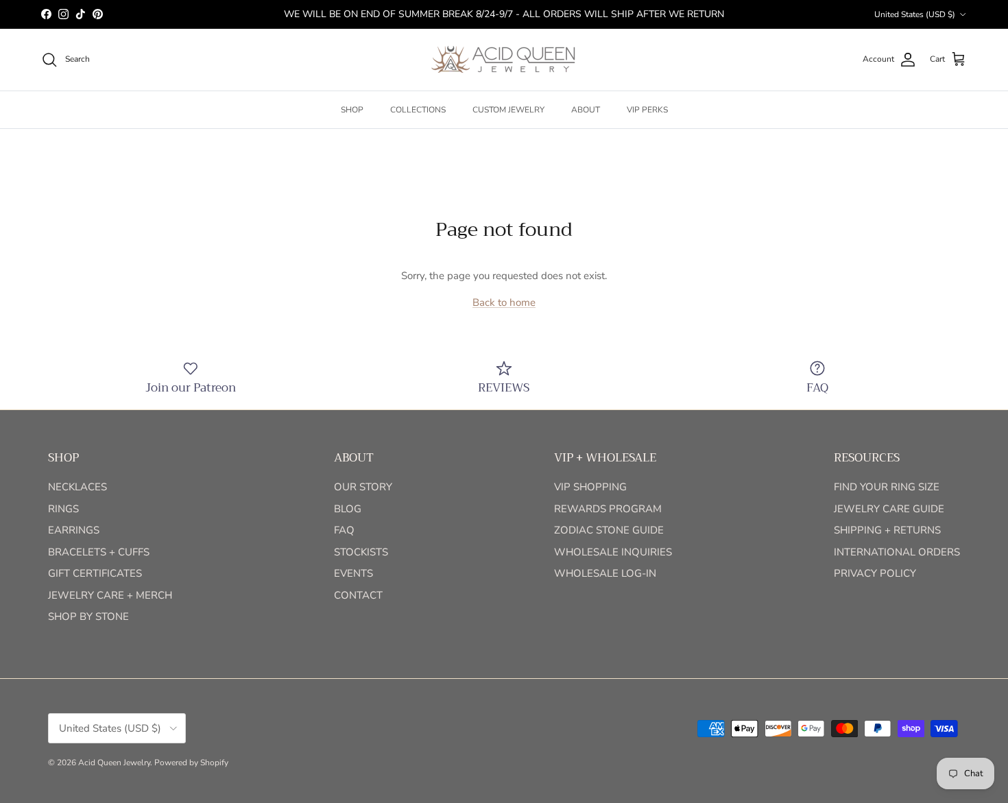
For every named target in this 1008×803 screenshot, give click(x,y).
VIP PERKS (647, 109)
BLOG (347, 509)
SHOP (352, 109)
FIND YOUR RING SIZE (886, 487)
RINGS (63, 509)
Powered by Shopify (191, 762)
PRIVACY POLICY (875, 573)
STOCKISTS (361, 552)
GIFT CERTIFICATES (95, 573)
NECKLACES (77, 487)
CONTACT (358, 595)
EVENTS (353, 573)
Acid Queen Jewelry (114, 762)
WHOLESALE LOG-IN (605, 573)
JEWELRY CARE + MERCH (110, 595)
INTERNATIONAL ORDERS (897, 552)
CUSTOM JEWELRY (508, 109)
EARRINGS (73, 530)
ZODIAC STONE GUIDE (609, 530)
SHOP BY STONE (88, 616)
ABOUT (585, 109)
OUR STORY (363, 487)
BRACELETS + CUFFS (98, 552)
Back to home (504, 302)
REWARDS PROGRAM (608, 509)
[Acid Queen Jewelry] (504, 60)
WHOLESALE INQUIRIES (613, 552)
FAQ (344, 530)
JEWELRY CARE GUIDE (889, 509)
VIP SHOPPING (590, 487)
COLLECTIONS (418, 109)
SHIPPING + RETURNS (887, 530)
